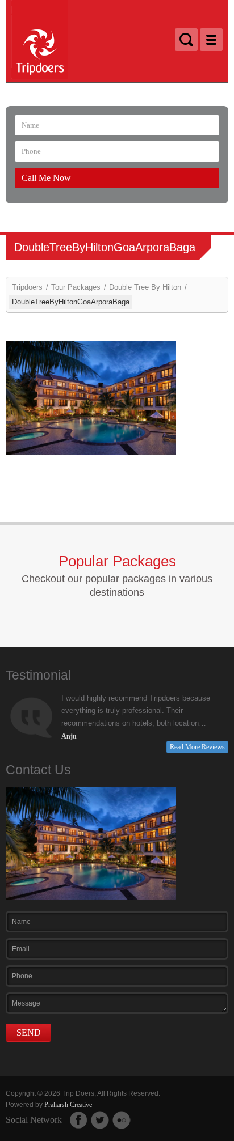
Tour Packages (76, 287)
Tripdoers (27, 287)
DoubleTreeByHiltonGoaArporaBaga (70, 302)
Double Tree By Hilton (145, 287)
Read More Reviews (197, 747)
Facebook (78, 1120)
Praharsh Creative (68, 1105)
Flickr (121, 1120)
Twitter (100, 1120)
